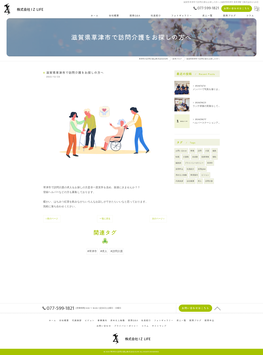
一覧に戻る (105, 218)
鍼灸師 (178, 162)
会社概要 (190, 181)
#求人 (103, 251)
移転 (214, 156)
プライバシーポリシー (194, 162)
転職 (177, 156)
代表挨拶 (179, 181)
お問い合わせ (181, 150)
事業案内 (194, 175)
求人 (200, 181)
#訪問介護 (116, 251)
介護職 (186, 156)
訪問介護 (209, 181)
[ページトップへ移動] (217, 308)
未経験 (195, 156)
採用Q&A (201, 169)
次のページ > (158, 218)
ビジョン (205, 175)
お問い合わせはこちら (237, 8)
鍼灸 (214, 150)
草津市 (210, 162)
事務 (192, 150)
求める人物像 (181, 175)
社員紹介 (190, 169)
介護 (207, 150)
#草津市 (92, 251)
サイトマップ (159, 325)
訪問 (200, 150)
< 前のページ (52, 218)
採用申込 (179, 169)
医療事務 (205, 156)
